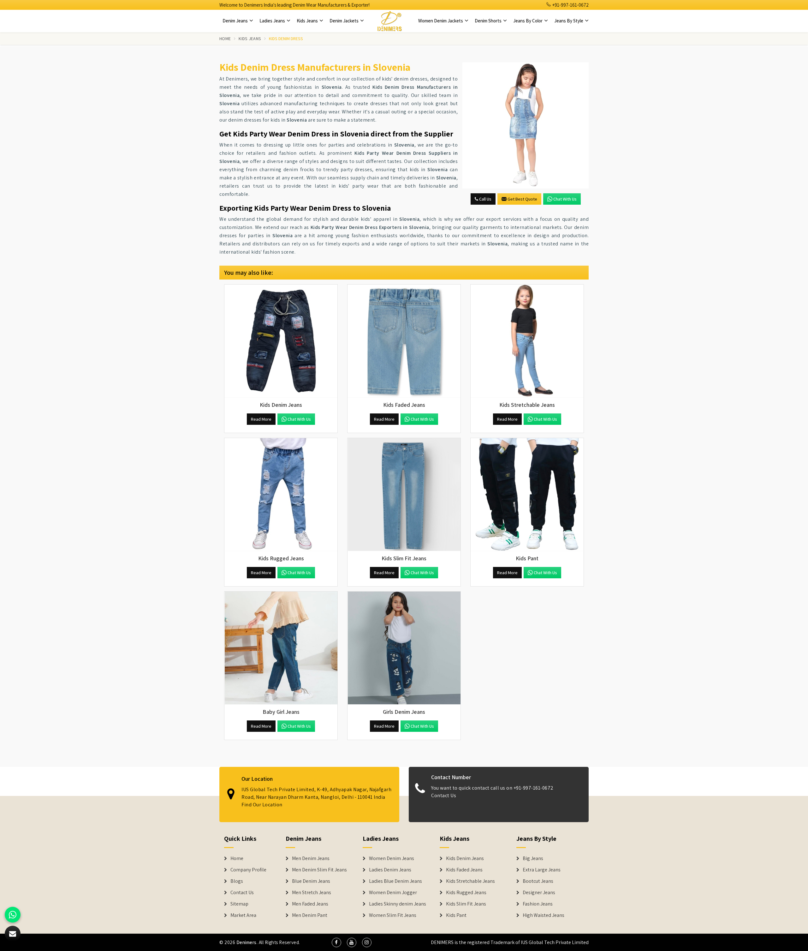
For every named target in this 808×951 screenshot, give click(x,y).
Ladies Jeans (272, 21)
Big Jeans (533, 858)
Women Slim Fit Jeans (392, 915)
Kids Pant (456, 915)
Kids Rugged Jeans (466, 892)
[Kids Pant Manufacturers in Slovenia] (527, 494)
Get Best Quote (522, 199)
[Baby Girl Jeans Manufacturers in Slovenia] (280, 648)
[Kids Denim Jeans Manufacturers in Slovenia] (280, 341)
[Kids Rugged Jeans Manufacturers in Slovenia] (280, 494)
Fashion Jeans (538, 903)
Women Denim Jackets (441, 21)
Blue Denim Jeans (311, 881)
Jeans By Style (569, 21)
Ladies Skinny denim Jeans (397, 903)
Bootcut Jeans (538, 881)
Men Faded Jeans (310, 903)
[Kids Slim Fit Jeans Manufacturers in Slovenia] (404, 494)
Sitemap (239, 903)
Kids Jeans (308, 21)
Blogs (236, 881)
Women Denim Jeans (391, 858)
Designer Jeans (539, 892)
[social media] (336, 942)
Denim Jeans (236, 21)
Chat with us (565, 199)
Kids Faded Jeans (464, 869)
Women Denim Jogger (393, 892)
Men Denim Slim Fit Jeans (319, 869)
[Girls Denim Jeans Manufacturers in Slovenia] (404, 648)
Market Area (243, 915)
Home (225, 38)
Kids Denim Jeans (465, 858)
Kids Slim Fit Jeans (466, 903)
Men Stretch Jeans (311, 892)
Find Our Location (261, 804)
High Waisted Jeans (543, 915)
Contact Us (443, 795)
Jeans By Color (528, 21)
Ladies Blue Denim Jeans (395, 881)
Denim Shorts (488, 21)
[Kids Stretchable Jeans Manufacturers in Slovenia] (527, 341)
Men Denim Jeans (311, 858)
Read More (261, 419)
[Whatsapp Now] (13, 915)
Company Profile (248, 869)
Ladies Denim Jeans (390, 869)
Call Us (484, 199)
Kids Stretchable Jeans (470, 881)
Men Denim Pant (309, 915)
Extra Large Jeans (542, 869)
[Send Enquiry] (525, 125)
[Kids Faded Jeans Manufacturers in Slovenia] (404, 341)
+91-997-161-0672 (570, 5)
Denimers (246, 942)
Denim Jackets (344, 21)
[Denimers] (389, 21)
